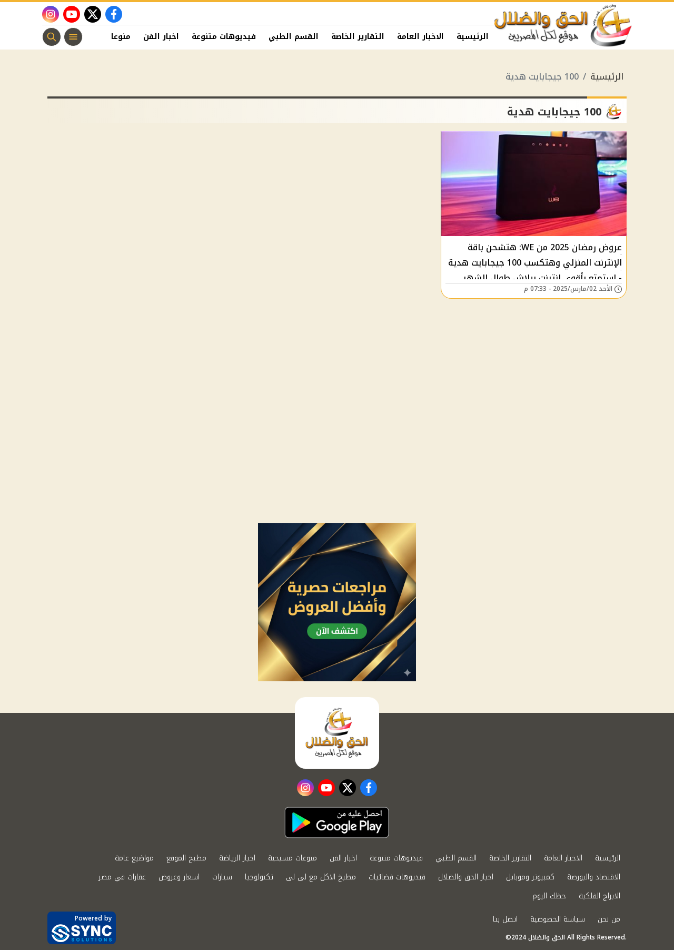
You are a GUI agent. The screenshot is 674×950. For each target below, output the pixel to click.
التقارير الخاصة (357, 37)
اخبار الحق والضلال (465, 877)
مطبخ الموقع (186, 858)
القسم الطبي (294, 37)
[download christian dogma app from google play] (337, 822)
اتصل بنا (505, 919)
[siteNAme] (563, 26)
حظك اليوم (549, 896)
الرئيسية (473, 37)
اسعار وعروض (179, 877)
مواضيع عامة (134, 858)
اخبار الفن (161, 37)
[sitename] (337, 733)
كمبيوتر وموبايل (530, 877)
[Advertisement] (337, 444)
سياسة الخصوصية (557, 919)
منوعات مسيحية (292, 858)
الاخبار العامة (420, 37)
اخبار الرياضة (237, 858)
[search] (51, 36)
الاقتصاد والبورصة (593, 877)
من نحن (609, 919)
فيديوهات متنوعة (224, 37)
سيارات (222, 877)
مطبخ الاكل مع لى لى (321, 877)
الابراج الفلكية (599, 896)
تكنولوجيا (259, 877)
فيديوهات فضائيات (397, 877)
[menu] (73, 36)
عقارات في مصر (122, 877)
